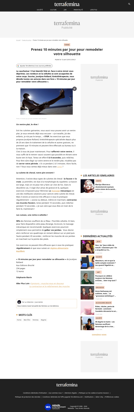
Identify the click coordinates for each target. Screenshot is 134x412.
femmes (36, 320)
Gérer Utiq (99, 397)
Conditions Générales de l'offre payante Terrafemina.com (63, 397)
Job (65, 10)
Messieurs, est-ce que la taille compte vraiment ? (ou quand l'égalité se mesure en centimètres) (105, 264)
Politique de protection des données (28, 397)
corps (59, 166)
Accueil (18, 40)
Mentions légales (71, 393)
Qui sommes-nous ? (56, 393)
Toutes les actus (26, 40)
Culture (53, 10)
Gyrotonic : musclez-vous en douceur (47, 283)
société (40, 10)
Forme (19, 320)
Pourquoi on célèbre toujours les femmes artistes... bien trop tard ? (106, 278)
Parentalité (78, 10)
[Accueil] (66, 4)
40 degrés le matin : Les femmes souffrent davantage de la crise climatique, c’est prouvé (105, 325)
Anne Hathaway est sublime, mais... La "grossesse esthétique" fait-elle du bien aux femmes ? (104, 296)
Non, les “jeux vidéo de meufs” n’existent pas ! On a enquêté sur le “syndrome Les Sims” (106, 248)
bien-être (27, 320)
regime (43, 320)
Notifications (89, 397)
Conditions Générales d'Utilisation (35, 393)
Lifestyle (93, 10)
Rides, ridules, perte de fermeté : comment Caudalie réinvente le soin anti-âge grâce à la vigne (106, 310)
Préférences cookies (112, 397)
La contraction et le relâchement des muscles (49, 286)
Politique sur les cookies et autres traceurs (94, 393)
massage (56, 191)
